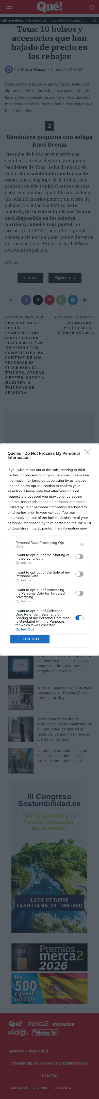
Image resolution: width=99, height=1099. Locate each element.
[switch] (79, 556)
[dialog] (49, 549)
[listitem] (49, 544)
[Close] (89, 454)
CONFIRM (30, 639)
